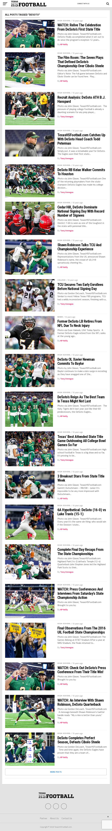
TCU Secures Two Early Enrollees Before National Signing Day (80, 287)
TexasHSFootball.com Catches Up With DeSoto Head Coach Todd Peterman (81, 139)
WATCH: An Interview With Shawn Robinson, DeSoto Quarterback (80, 702)
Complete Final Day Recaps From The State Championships (80, 551)
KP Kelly (64, 44)
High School (64, 20)
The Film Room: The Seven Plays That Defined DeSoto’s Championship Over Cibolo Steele (80, 61)
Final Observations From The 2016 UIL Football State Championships (81, 630)
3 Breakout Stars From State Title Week (80, 478)
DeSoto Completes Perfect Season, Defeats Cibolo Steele (78, 740)
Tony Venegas (66, 116)
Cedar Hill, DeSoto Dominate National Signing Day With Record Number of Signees (80, 211)
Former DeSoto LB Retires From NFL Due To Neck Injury (79, 323)
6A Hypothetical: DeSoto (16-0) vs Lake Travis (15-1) (81, 512)
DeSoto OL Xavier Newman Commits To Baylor (76, 361)
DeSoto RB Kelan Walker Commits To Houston (81, 172)
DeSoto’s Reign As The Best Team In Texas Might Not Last (81, 399)
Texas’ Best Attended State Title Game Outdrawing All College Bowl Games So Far (81, 441)
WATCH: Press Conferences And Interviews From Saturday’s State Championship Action (80, 593)
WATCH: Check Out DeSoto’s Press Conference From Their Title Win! (81, 670)
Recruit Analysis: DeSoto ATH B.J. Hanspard (81, 99)
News (60, 316)
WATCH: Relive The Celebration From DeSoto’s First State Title (79, 27)
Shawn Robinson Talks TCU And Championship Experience (79, 247)
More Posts (56, 771)
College (61, 280)
